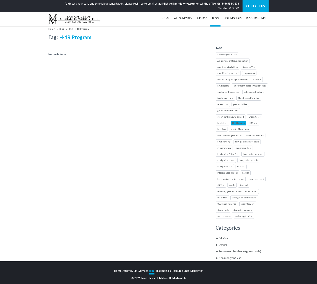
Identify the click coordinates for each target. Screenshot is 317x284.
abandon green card (227, 54)
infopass (241, 166)
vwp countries (224, 216)
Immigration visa (224, 166)
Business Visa (249, 67)
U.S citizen (222, 197)
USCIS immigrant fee (226, 204)
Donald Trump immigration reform (233, 79)
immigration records (248, 160)
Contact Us (255, 6)
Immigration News (225, 160)
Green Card (222, 104)
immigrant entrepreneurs (247, 141)
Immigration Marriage (253, 154)
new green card (256, 179)
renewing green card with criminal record (237, 191)
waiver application (243, 216)
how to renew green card (229, 135)
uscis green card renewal (244, 197)
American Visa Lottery (227, 67)
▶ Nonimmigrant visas (229, 258)
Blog (61, 29)
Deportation (249, 73)
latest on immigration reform (230, 179)
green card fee (240, 104)
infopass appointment (227, 173)
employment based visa (228, 92)
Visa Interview (247, 204)
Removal (244, 185)
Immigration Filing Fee (227, 154)
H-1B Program (238, 123)
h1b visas (221, 129)
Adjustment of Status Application (232, 61)
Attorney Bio (183, 18)
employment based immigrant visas (250, 85)
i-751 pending (223, 141)
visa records (223, 210)
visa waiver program (242, 210)
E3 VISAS (257, 79)
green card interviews (227, 110)
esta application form (254, 92)
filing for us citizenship (248, 98)
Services (201, 18)
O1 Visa (220, 185)
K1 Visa (245, 173)
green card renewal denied (230, 117)
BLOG (215, 18)
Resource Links (256, 18)
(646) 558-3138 (230, 3)
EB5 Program (223, 85)
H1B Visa (253, 123)
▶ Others (221, 245)
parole (232, 185)
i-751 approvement (255, 135)
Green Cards (254, 117)
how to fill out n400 (240, 129)
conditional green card (228, 73)
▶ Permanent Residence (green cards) (238, 251)
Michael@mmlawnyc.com (179, 3)
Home (165, 18)
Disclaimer (196, 270)
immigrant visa (224, 148)
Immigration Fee (243, 148)
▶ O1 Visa (222, 238)
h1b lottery (222, 123)
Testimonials (232, 18)
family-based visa (225, 98)
